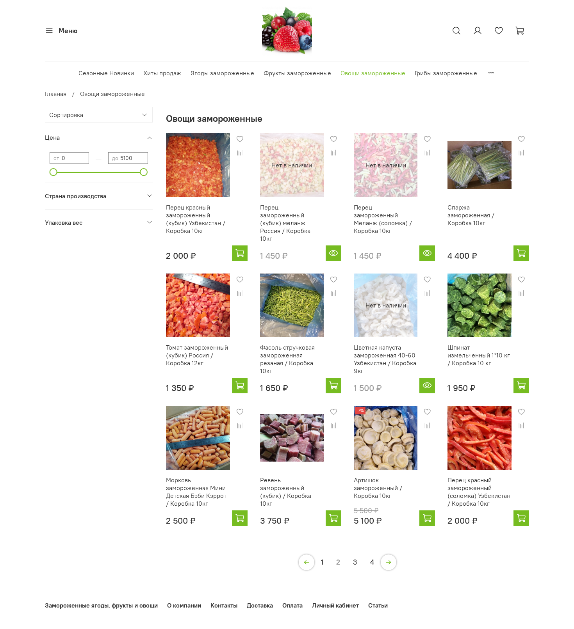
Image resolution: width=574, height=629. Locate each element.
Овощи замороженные (372, 73)
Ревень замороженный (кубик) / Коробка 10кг (285, 491)
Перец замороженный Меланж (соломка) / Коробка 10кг (383, 219)
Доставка (260, 605)
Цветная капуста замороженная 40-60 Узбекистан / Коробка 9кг (385, 359)
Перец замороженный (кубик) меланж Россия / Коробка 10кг (285, 222)
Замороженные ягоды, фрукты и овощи (101, 605)
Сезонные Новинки (106, 73)
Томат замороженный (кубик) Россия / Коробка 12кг (197, 355)
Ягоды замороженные (222, 73)
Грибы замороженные (446, 73)
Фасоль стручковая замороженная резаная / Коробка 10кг (287, 359)
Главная (55, 94)
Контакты (223, 605)
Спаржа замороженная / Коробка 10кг (470, 215)
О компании (184, 605)
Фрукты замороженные (297, 73)
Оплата (292, 605)
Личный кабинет (335, 605)
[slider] (53, 172)
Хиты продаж (162, 73)
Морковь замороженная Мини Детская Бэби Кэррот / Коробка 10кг (196, 491)
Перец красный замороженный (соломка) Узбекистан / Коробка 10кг (478, 491)
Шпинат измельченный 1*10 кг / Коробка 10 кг (478, 355)
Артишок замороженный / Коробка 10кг (378, 487)
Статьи (378, 605)
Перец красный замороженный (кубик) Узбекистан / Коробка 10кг (195, 219)
